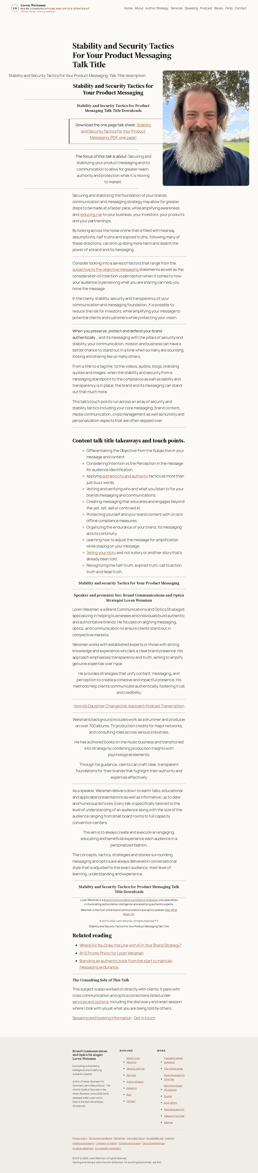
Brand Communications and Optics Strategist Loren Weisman (89, 1055)
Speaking (132, 1088)
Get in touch (144, 1018)
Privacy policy (79, 1138)
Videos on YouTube (174, 1115)
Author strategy (135, 1081)
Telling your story (101, 552)
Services (131, 1075)
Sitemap (168, 1122)
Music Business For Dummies (174, 1077)
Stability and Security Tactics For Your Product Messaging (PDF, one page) (116, 131)
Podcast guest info (174, 1109)
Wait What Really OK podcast (173, 1087)
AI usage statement (83, 1148)
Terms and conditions (100, 1138)
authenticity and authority (125, 476)
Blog (129, 1094)
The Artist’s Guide (173, 1068)
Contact (131, 1101)
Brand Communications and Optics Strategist (131, 900)
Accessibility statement (108, 1148)
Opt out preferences (153, 1143)
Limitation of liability (106, 1143)
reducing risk (91, 214)
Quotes (168, 1096)
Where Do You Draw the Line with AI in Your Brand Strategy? (130, 945)
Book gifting (170, 1102)
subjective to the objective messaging (105, 269)
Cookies (169, 1138)
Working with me (136, 1068)
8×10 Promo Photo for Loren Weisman (112, 953)
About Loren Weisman (133, 1060)
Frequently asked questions (173, 1060)
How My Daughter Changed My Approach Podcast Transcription (129, 706)
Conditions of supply (130, 1143)
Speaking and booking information (102, 1018)
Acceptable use (154, 1138)
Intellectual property (83, 1143)
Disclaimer (119, 1138)
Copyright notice (136, 1138)
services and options (90, 1001)
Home (128, 8)
